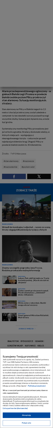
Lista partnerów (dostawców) (15, 408)
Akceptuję (26, 415)
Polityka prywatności (37, 386)
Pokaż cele (26, 423)
